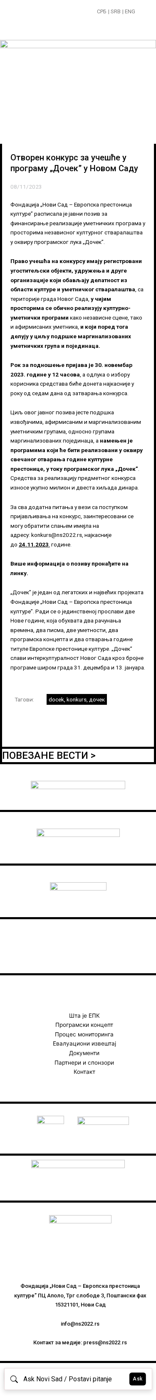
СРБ (101, 11)
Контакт (84, 1071)
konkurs (77, 699)
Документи (84, 1053)
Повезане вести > (49, 755)
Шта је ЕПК (84, 1015)
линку (18, 573)
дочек (97, 699)
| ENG (128, 11)
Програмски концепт (84, 1024)
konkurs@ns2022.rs (56, 534)
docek (56, 699)
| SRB (114, 11)
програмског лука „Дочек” (101, 468)
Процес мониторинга (84, 1034)
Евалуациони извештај (84, 1043)
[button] (142, 12)
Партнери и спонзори (84, 1062)
